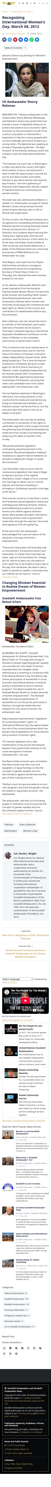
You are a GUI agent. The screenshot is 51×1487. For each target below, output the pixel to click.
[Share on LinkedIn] (20, 39)
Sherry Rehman (27, 824)
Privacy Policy (26, 1413)
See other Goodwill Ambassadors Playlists (23, 1120)
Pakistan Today (10, 577)
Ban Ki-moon (21, 1265)
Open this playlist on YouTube (17, 1020)
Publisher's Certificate (32, 1432)
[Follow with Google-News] (19, 3)
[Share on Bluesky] (26, 39)
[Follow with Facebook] (23, 3)
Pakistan (8, 824)
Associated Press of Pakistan (17, 813)
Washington (10, 830)
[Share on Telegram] (37, 39)
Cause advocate (22, 1137)
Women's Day (30, 830)
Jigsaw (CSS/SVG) (14, 1468)
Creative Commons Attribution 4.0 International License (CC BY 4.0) (24, 1401)
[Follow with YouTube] (34, 3)
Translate (12, 982)
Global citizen (32, 1265)
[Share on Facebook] (4, 39)
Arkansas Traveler (23, 1213)
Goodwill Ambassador (37, 1137)
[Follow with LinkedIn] (27, 3)
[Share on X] (10, 39)
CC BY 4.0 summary (16, 1445)
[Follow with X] (31, 3)
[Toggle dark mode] (39, 3)
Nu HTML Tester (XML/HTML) (20, 1464)
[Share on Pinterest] (15, 39)
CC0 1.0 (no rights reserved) (19, 1453)
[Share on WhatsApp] (31, 39)
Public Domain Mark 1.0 (18, 1449)
